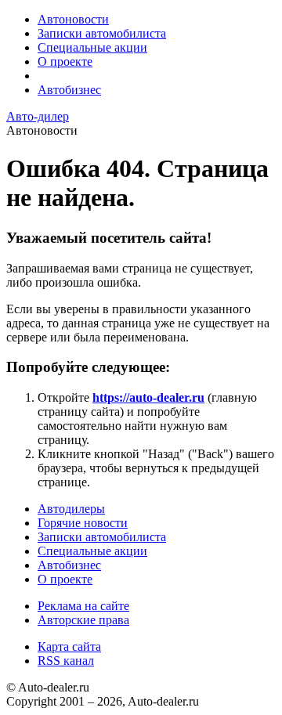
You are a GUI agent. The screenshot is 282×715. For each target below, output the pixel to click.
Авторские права (83, 620)
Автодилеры (71, 508)
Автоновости (73, 19)
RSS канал (66, 660)
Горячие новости (83, 522)
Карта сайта (69, 646)
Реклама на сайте (83, 605)
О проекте (65, 61)
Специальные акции (92, 47)
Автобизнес (69, 89)
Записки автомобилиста (102, 33)
